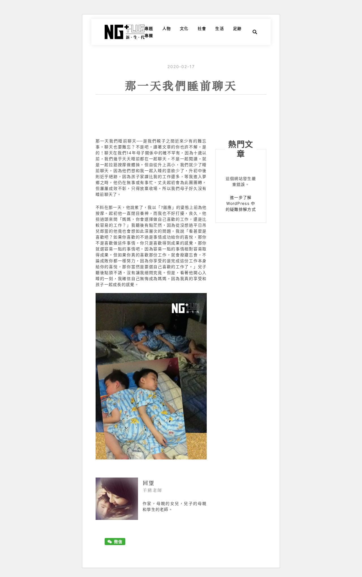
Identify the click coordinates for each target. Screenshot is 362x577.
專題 (149, 28)
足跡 (237, 28)
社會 (202, 28)
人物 (166, 28)
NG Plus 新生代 (125, 31)
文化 (184, 28)
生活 (219, 28)
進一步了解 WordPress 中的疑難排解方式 (241, 203)
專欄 (149, 35)
